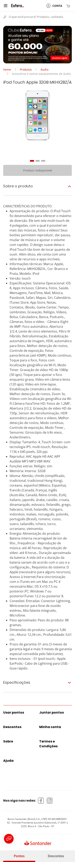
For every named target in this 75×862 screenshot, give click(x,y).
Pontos (19, 856)
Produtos (26, 69)
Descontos (56, 856)
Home (7, 69)
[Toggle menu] (5, 5)
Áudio (44, 69)
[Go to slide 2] (38, 161)
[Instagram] (49, 800)
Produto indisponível (37, 170)
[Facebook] (41, 800)
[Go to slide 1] (32, 161)
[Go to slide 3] (43, 161)
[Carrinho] (69, 5)
